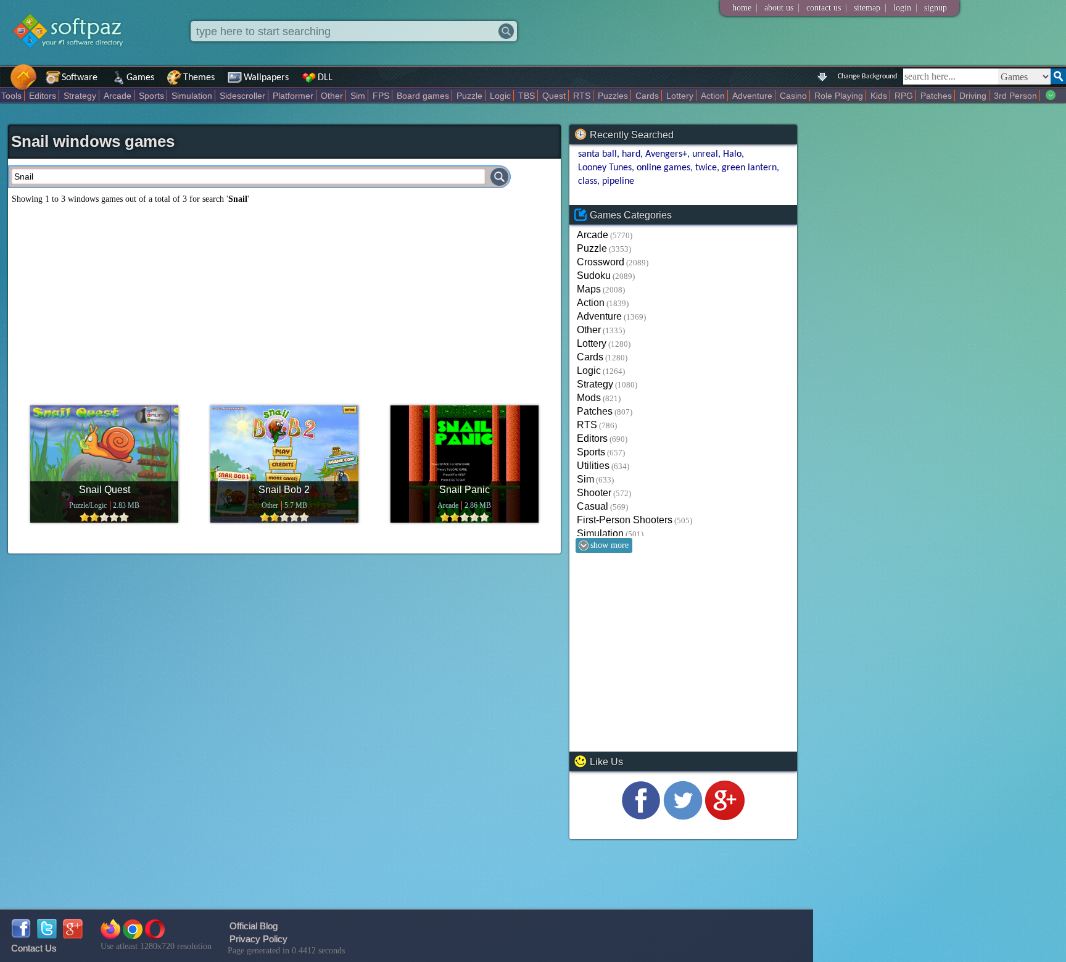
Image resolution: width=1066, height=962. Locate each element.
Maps (589, 289)
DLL (325, 78)
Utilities (593, 465)
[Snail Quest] (104, 464)
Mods (589, 397)
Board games (423, 96)
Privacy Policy (258, 939)
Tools (11, 96)
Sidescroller (242, 96)
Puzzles (613, 96)
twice (706, 168)
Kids (878, 96)
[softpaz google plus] (72, 935)
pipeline (618, 181)
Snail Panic (464, 489)
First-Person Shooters (624, 520)
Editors (42, 96)
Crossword (600, 262)
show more (609, 545)
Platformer (293, 96)
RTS (581, 96)
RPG (904, 96)
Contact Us (34, 948)
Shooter (594, 492)
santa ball (597, 154)
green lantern (749, 168)
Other (332, 96)
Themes (199, 78)
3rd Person (1015, 96)
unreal (705, 154)
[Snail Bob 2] (284, 464)
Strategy (80, 96)
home (741, 7)
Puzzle (469, 96)
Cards (647, 96)
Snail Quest (104, 489)
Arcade (117, 96)
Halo (732, 154)
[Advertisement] (284, 300)
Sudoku (594, 275)
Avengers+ (666, 154)
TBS (526, 96)
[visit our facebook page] (641, 816)
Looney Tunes (605, 168)
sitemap (867, 7)
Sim (357, 96)
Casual (592, 506)
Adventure (752, 96)
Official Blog (253, 926)
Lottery (679, 96)
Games (140, 78)
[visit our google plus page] (725, 816)
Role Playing (838, 96)
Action (713, 96)
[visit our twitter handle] (683, 816)
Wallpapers (266, 78)
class (587, 181)
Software (79, 78)
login (902, 7)
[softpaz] (4, 83)
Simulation (191, 96)
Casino (793, 96)
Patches (936, 96)
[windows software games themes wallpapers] (74, 58)
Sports (151, 96)
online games (663, 168)
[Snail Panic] (464, 464)
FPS (381, 96)
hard (631, 154)
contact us (823, 7)
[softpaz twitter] (46, 935)
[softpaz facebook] (20, 935)
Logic (500, 96)
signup (935, 7)
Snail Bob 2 (284, 489)
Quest (554, 96)
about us (778, 7)
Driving (972, 96)
